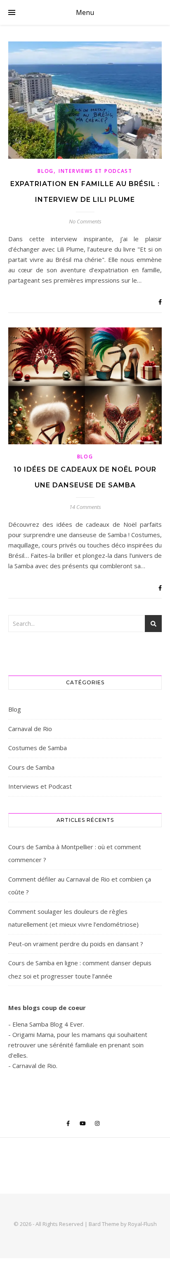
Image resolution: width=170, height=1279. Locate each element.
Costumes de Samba (37, 748)
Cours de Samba (31, 767)
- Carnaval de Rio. (32, 1065)
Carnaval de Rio (30, 728)
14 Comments (85, 507)
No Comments (85, 221)
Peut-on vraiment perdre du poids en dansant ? (75, 944)
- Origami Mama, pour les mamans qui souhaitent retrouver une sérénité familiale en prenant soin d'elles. (77, 1044)
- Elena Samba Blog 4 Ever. (46, 1024)
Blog (46, 170)
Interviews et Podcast (95, 170)
